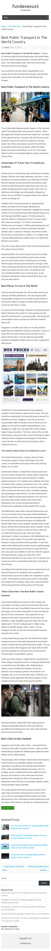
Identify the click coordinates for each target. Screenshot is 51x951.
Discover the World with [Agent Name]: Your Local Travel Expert (25, 914)
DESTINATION (14, 26)
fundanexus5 (25, 6)
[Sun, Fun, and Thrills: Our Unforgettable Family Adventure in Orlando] (5, 831)
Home (3, 26)
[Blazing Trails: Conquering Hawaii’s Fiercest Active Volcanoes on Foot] (5, 841)
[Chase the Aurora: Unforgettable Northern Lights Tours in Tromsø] (5, 860)
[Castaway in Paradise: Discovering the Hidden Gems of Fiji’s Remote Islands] (5, 850)
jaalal (7, 47)
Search (4, 878)
